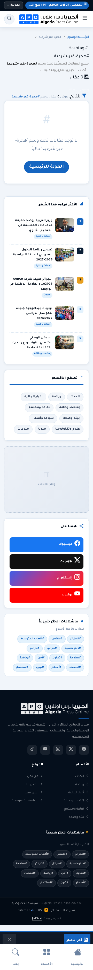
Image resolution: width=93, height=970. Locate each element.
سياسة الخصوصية (25, 801)
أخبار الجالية (33, 396)
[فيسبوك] (84, 750)
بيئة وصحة (71, 418)
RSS (40, 910)
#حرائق (52, 648)
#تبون (40, 667)
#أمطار (56, 667)
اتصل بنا (32, 784)
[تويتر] (71, 750)
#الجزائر (75, 638)
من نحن (32, 776)
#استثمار (22, 667)
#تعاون (57, 657)
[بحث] (9, 19)
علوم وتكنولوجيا (67, 429)
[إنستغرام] (58, 750)
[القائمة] (85, 19)
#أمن (41, 657)
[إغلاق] (9, 940)
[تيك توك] (32, 750)
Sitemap (24, 910)
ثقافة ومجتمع (39, 407)
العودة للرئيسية (46, 167)
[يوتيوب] (45, 750)
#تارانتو (35, 648)
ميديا (42, 429)
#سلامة (75, 657)
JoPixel (37, 918)
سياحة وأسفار (43, 418)
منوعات (23, 429)
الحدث (75, 396)
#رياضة (25, 657)
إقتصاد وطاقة (69, 407)
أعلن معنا (31, 793)
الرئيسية (83, 37)
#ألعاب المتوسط (32, 638)
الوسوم (72, 37)
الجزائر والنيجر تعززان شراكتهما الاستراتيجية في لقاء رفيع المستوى (38, 940)
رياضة (56, 396)
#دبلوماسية (73, 648)
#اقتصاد (75, 667)
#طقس (57, 638)
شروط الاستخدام (63, 910)
